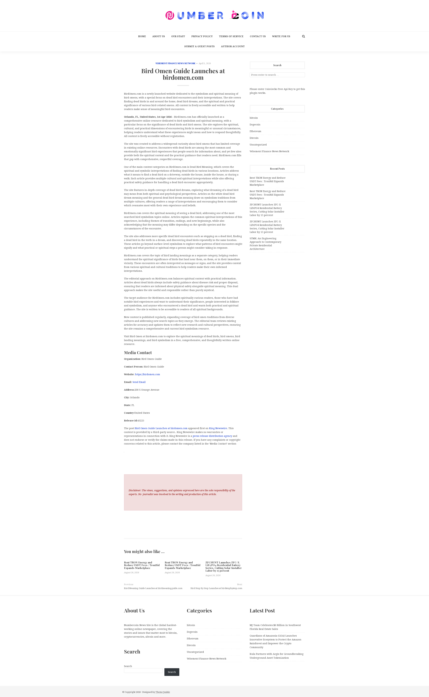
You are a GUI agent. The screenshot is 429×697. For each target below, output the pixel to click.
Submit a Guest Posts (199, 46)
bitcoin (254, 118)
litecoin (254, 138)
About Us (158, 36)
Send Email (139, 382)
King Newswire (218, 428)
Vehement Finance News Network (175, 63)
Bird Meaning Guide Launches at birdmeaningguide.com (153, 588)
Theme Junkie (163, 692)
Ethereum (255, 131)
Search (128, 666)
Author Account (233, 46)
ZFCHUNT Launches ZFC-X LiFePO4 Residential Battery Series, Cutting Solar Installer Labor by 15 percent (223, 566)
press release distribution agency (212, 436)
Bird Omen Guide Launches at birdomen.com (161, 428)
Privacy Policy (202, 36)
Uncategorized (258, 144)
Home (142, 36)
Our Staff (178, 36)
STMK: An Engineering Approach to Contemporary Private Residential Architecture (265, 243)
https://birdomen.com (147, 374)
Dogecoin (255, 124)
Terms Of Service (231, 36)
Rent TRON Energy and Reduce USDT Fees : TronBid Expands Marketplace (142, 565)
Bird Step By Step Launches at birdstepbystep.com (216, 588)
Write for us (281, 36)
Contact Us (258, 36)
